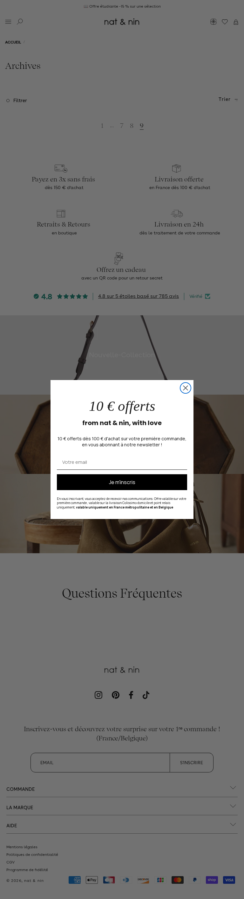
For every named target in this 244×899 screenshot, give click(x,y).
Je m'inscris (122, 482)
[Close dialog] (185, 388)
